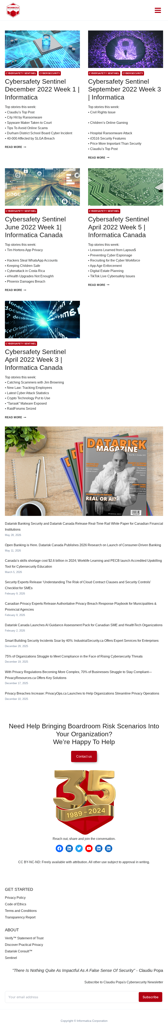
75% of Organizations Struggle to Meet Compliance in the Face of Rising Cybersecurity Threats (74, 656)
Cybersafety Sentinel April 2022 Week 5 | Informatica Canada (118, 227)
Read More (15, 147)
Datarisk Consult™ (18, 951)
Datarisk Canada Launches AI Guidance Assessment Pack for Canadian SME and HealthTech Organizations (83, 625)
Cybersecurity (50, 73)
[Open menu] (157, 10)
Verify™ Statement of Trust (24, 938)
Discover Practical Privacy (24, 944)
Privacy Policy (15, 897)
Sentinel (11, 958)
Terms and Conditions (21, 910)
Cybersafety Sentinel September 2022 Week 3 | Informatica (124, 89)
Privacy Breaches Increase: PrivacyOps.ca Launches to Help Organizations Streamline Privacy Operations (82, 693)
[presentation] (42, 49)
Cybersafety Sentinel (21, 73)
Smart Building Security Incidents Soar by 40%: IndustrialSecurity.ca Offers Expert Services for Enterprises (82, 640)
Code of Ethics (15, 904)
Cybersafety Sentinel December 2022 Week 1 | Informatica (42, 89)
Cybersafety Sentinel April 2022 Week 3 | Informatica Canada (35, 359)
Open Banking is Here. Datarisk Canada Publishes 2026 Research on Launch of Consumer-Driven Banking (83, 545)
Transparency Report (20, 917)
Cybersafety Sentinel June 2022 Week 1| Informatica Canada (35, 227)
